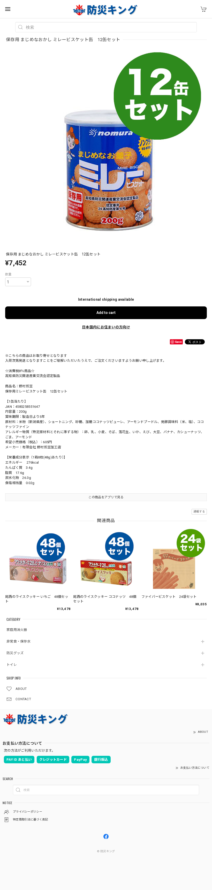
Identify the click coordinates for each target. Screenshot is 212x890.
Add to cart (106, 313)
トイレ (11, 665)
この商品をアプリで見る (105, 497)
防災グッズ (15, 653)
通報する (199, 511)
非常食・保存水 (18, 641)
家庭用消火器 (16, 630)
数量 (8, 274)
